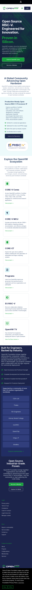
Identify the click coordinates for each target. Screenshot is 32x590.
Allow (10, 587)
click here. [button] (21, 582)
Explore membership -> (16, 451)
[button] (20, 1)
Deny (4, 587)
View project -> (9, 203)
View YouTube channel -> (12, 339)
